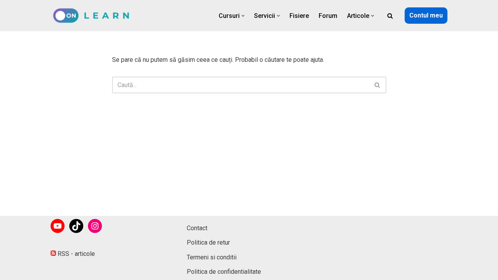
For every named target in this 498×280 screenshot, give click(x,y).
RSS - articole (75, 253)
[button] (243, 15)
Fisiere (299, 15)
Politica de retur (208, 242)
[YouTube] (58, 226)
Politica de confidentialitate (224, 271)
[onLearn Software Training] (94, 15)
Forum (328, 15)
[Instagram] (95, 226)
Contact (197, 228)
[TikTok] (76, 226)
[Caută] (390, 16)
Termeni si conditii (212, 257)
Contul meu (426, 15)
